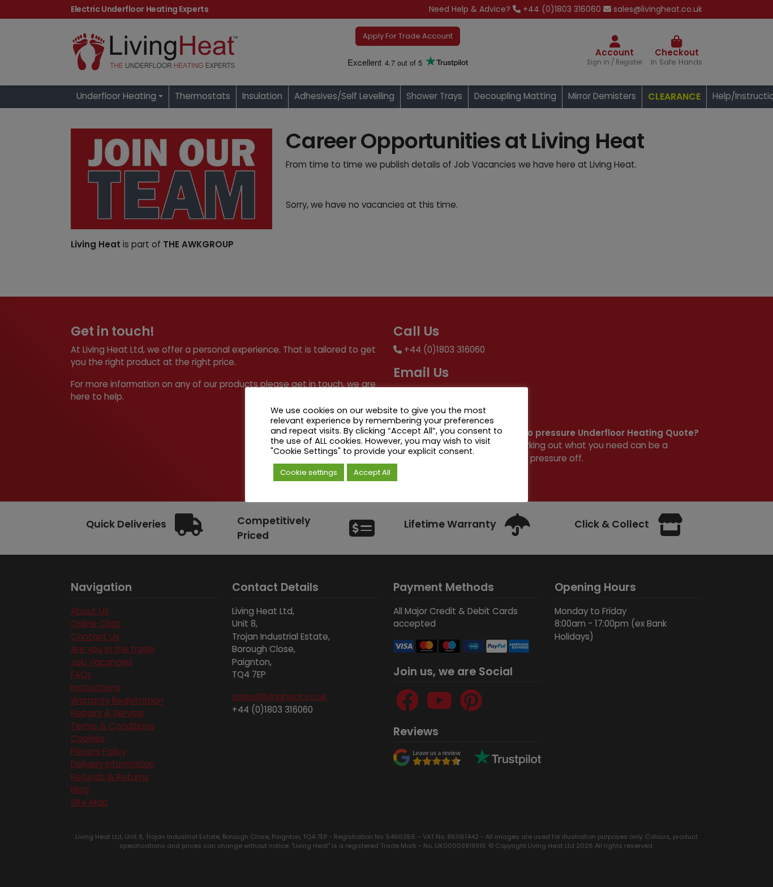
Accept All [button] (372, 472)
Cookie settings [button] (308, 472)
